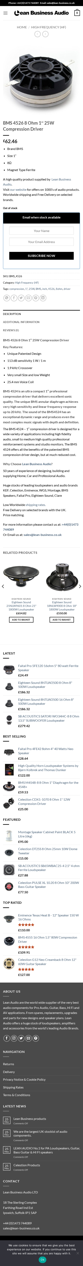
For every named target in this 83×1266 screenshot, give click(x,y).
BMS (38, 288)
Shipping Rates (13, 1087)
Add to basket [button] (21, 619)
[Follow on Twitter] (21, 1038)
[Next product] (37, 34)
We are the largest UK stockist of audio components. (40, 1133)
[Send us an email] (28, 1038)
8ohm (59, 288)
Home (22, 27)
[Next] (79, 594)
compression (16, 288)
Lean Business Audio (36, 464)
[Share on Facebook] (14, 298)
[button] (5, 13)
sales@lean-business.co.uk (21, 1228)
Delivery (9, 1072)
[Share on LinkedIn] (43, 298)
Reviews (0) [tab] (11, 330)
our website (18, 189)
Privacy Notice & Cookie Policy (24, 1079)
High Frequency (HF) (48, 27)
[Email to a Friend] (28, 298)
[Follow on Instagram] (14, 1038)
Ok (42, 1259)
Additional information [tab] (21, 322)
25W (31, 288)
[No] (77, 1254)
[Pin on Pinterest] (35, 298)
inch (44, 288)
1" (26, 288)
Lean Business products (29, 1118)
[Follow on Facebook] (6, 1038)
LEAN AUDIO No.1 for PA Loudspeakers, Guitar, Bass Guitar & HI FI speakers (46, 1150)
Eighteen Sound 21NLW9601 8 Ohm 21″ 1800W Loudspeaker (21, 606)
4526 (51, 288)
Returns (8, 1064)
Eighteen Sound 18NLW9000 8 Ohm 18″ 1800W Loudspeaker (62, 606)
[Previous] (3, 594)
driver (67, 288)
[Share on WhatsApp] (6, 298)
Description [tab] (12, 314)
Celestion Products (26, 1165)
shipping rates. (36, 505)
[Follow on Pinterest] (35, 1038)
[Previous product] (45, 34)
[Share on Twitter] (21, 298)
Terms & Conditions (16, 1095)
